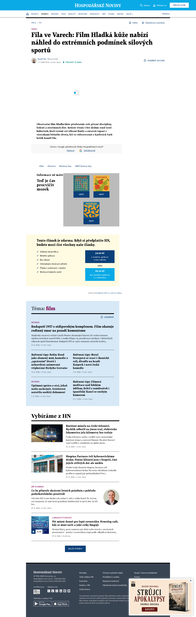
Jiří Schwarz (37, 486)
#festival (51, 166)
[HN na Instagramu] (56, 591)
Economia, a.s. (50, 576)
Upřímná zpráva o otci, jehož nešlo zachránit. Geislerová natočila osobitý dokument (49, 389)
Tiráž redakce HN (86, 577)
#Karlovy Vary (65, 166)
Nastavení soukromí (111, 581)
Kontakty (83, 573)
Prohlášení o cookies (111, 577)
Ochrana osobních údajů (113, 573)
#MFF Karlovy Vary (83, 166)
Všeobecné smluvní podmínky (115, 585)
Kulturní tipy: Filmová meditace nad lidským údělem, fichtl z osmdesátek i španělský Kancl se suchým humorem (91, 388)
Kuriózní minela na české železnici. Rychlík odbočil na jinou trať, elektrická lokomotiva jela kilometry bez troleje (91, 429)
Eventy (137, 577)
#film (41, 166)
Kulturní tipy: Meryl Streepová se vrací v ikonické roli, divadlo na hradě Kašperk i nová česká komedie (91, 361)
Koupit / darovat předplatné (145, 573)
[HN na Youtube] (68, 591)
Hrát (81, 194)
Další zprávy (75, 549)
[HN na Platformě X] (48, 591)
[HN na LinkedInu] (60, 591)
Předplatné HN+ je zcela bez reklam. (109, 293)
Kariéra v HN (84, 585)
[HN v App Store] (61, 603)
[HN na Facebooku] (52, 591)
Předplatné (179, 5)
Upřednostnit (89, 151)
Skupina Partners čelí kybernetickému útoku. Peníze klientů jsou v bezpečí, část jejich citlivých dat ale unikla (91, 459)
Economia (83, 581)
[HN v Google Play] (42, 603)
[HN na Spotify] (64, 591)
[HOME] (27, 14)
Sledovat (71, 151)
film (50, 309)
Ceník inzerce (84, 589)
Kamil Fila (42, 59)
